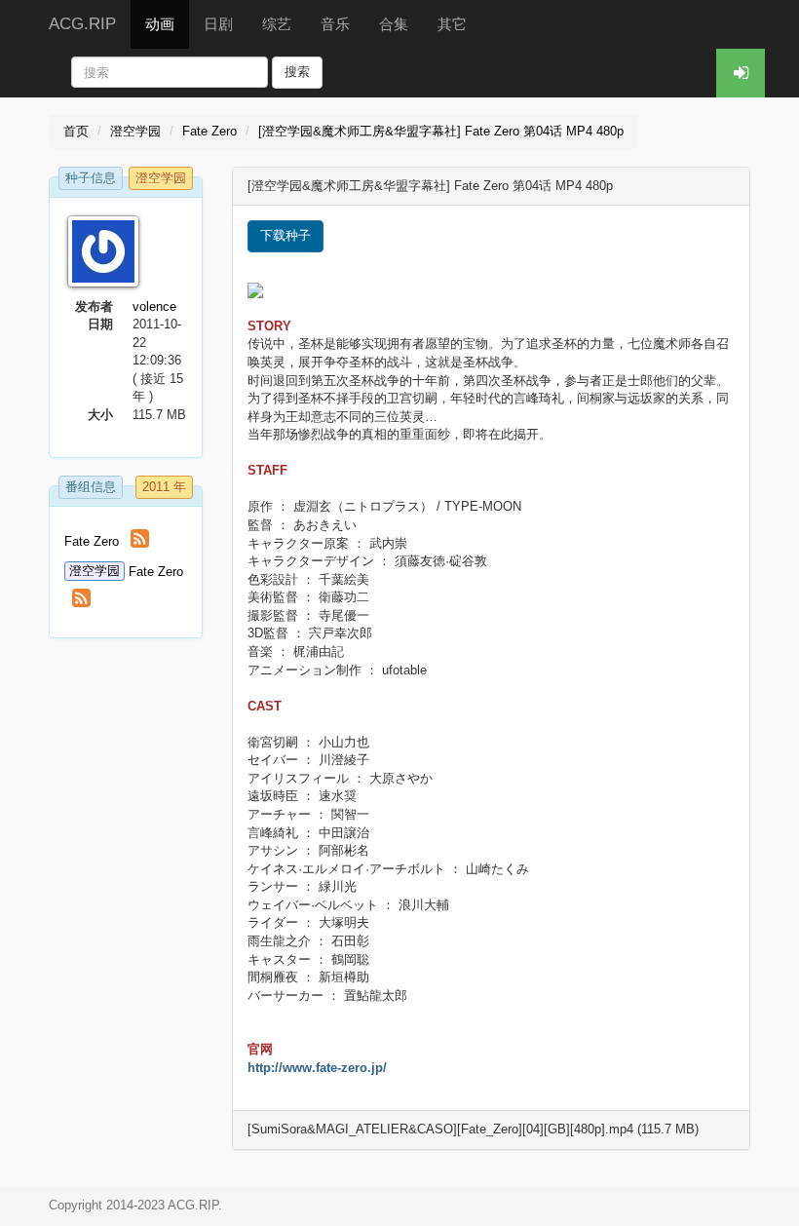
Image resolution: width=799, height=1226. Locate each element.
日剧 (218, 24)
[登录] (740, 73)
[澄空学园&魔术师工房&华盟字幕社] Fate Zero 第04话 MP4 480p (441, 131)
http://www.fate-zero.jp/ (317, 1067)
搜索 (297, 71)
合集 (393, 24)
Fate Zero (209, 131)
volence (154, 306)
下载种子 (285, 235)
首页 (76, 131)
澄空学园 (135, 131)
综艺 (276, 24)
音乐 (335, 24)
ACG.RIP (82, 24)
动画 (159, 24)
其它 (452, 24)
